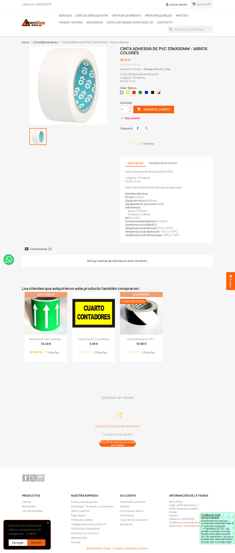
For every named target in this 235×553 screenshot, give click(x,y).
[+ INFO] (31, 534)
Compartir (137, 128)
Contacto (165, 22)
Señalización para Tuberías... (46, 339)
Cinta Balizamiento (126, 15)
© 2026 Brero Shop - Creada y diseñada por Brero (117, 548)
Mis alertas (126, 524)
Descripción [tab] (135, 163)
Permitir (36, 543)
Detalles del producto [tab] (163, 163)
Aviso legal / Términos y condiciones (92, 506)
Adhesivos (95, 22)
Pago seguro (78, 515)
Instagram (41, 478)
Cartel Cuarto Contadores (93, 339)
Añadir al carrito (153, 109)
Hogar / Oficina (71, 22)
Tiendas (76, 542)
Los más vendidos (32, 510)
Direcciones (127, 515)
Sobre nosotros (80, 510)
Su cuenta (128, 495)
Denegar (18, 543)
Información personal (132, 502)
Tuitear (146, 128)
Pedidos (125, 506)
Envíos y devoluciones (84, 502)
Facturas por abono (131, 510)
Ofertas (26, 502)
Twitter (33, 478)
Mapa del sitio (79, 537)
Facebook (25, 478)
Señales (65, 15)
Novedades (28, 506)
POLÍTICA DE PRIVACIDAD (85, 528)
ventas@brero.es (194, 525)
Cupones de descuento (134, 519)
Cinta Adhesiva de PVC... (141, 339)
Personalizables (158, 15)
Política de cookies (82, 519)
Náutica (182, 15)
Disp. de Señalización (92, 15)
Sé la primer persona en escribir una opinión (117, 443)
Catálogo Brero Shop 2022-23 (130, 22)
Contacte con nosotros (85, 533)
